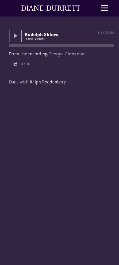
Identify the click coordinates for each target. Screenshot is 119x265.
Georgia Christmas (67, 54)
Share (24, 64)
